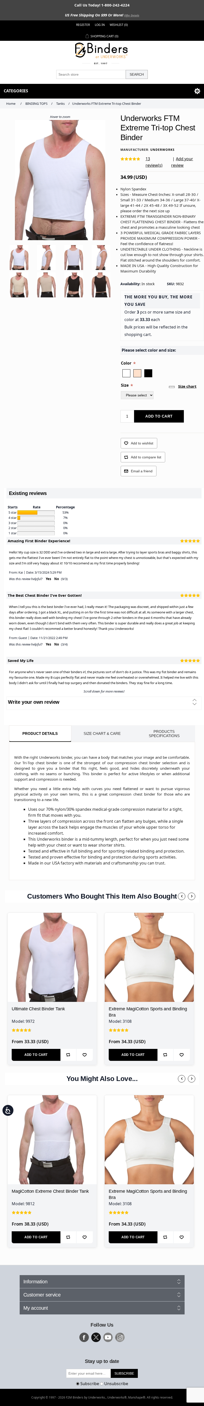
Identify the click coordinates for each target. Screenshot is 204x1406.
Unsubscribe (116, 1383)
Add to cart (159, 416)
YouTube (108, 1337)
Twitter (96, 1337)
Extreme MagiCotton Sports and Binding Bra (148, 1012)
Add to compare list (146, 457)
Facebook (84, 1337)
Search (137, 74)
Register (83, 25)
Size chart (187, 386)
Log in (100, 25)
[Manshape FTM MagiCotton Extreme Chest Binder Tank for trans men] (52, 1139)
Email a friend (142, 471)
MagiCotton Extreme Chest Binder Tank (50, 1191)
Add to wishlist (142, 443)
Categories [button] (16, 91)
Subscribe (89, 1383)
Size (125, 385)
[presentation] (181, 896)
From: (13, 572)
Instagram (120, 1337)
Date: (30, 572)
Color (126, 363)
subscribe (124, 1373)
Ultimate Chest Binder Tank (38, 1008)
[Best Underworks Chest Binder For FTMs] (52, 957)
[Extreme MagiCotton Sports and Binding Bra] (149, 957)
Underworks (162, 150)
